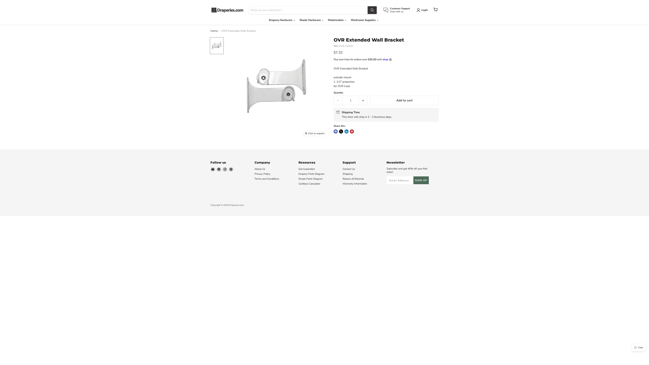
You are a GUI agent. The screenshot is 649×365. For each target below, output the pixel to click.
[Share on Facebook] (336, 131)
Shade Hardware (310, 20)
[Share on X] (341, 131)
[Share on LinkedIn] (346, 131)
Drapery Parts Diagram (311, 174)
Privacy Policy (262, 174)
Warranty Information (355, 183)
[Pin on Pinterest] (352, 131)
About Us (260, 169)
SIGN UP (421, 180)
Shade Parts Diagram (310, 178)
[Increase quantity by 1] (363, 100)
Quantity (338, 92)
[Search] (372, 10)
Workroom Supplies (363, 20)
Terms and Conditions (267, 178)
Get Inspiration (306, 169)
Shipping (348, 174)
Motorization (336, 20)
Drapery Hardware (281, 20)
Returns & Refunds (353, 178)
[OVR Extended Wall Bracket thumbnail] (216, 46)
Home (214, 30)
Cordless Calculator (309, 183)
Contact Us (349, 169)
